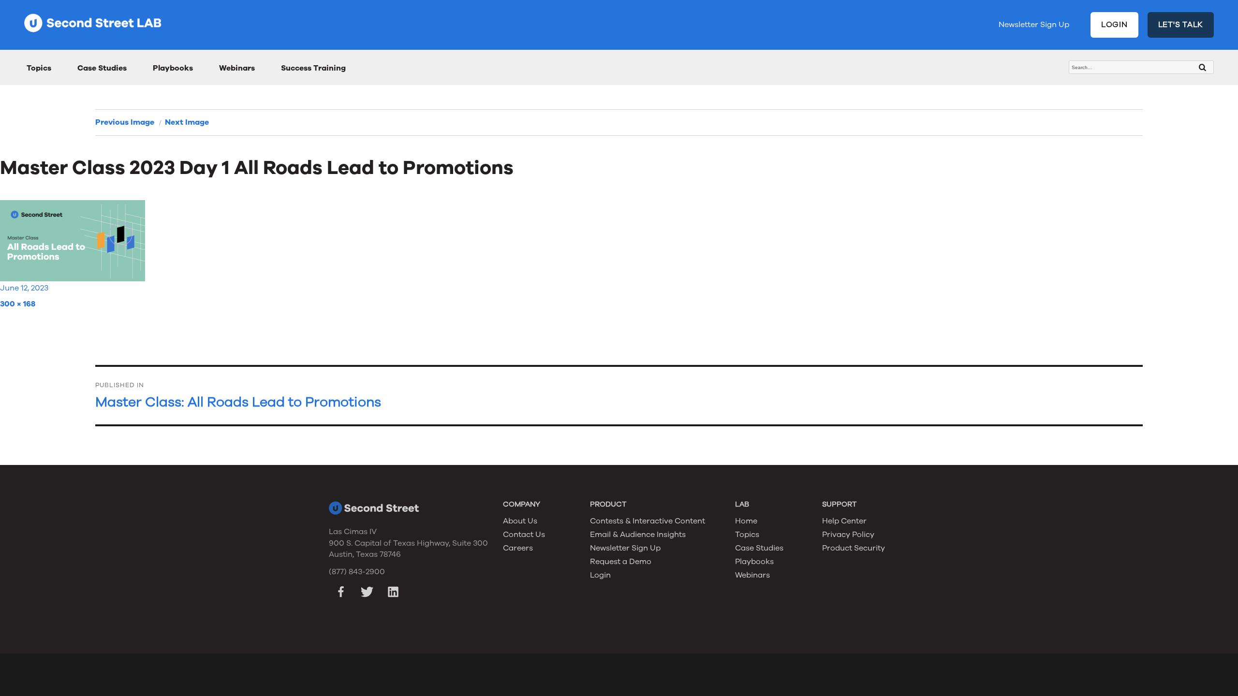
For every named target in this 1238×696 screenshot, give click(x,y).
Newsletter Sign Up (1034, 24)
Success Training (313, 68)
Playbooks (173, 68)
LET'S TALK (1181, 24)
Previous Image (124, 122)
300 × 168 (17, 304)
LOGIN (1114, 24)
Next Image (187, 122)
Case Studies (102, 68)
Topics (39, 68)
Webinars (237, 68)
